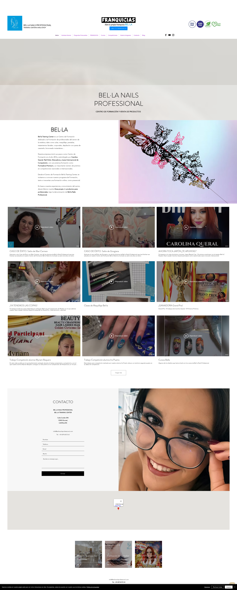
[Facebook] (165, 35)
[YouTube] (169, 35)
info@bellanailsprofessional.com (63, 431)
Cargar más (118, 373)
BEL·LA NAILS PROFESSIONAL (37, 25)
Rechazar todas (217, 587)
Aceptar (228, 587)
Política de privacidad (93, 587)
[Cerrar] (235, 587)
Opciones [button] (207, 587)
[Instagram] (173, 35)
